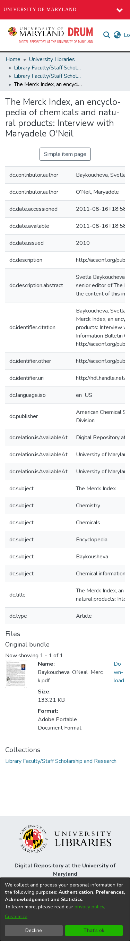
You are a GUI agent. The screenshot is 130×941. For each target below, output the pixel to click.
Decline (33, 930)
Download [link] (119, 672)
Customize (16, 916)
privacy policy (89, 906)
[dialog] (65, 909)
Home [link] (13, 59)
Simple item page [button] (65, 154)
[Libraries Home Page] (65, 838)
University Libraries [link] (52, 59)
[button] (51, 35)
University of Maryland (40, 9)
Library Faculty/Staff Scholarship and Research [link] (48, 68)
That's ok (94, 930)
